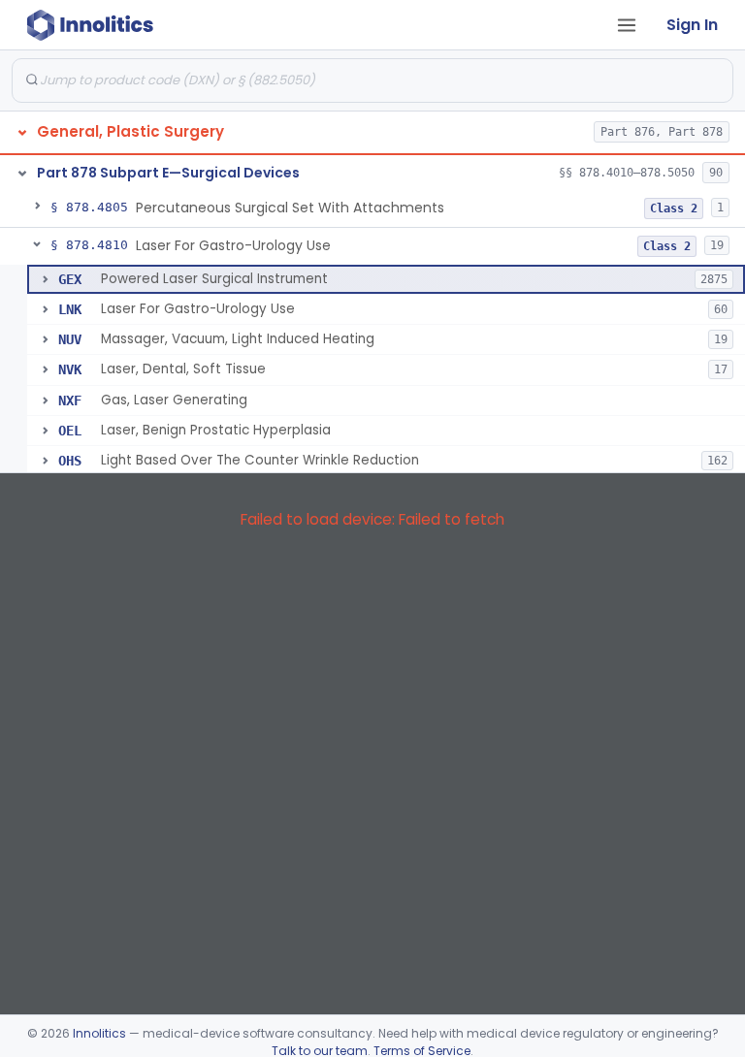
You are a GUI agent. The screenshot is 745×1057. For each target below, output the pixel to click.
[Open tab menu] (626, 25)
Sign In (692, 25)
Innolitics (99, 1033)
